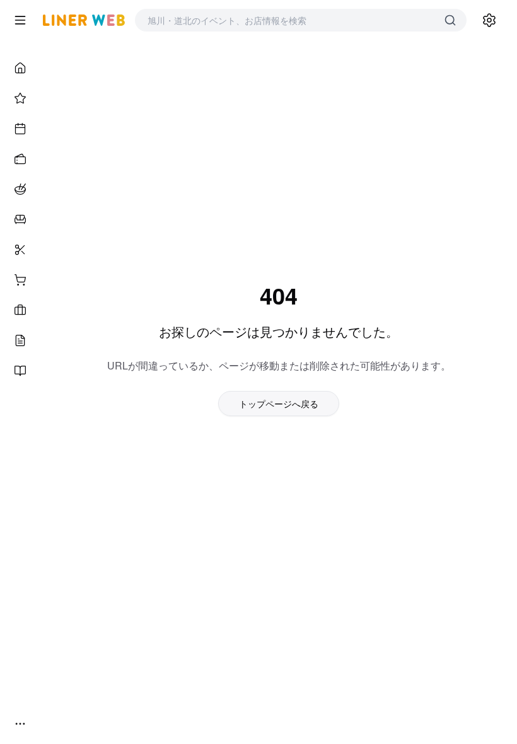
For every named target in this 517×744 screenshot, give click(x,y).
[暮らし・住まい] (20, 219)
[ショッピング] (20, 280)
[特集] (20, 98)
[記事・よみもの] (20, 340)
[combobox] (288, 20)
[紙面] (20, 371)
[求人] (20, 310)
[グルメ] (20, 189)
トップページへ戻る (278, 403)
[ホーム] (20, 68)
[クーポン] (20, 159)
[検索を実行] (450, 20)
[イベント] (20, 128)
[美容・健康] (20, 250)
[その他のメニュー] (20, 724)
